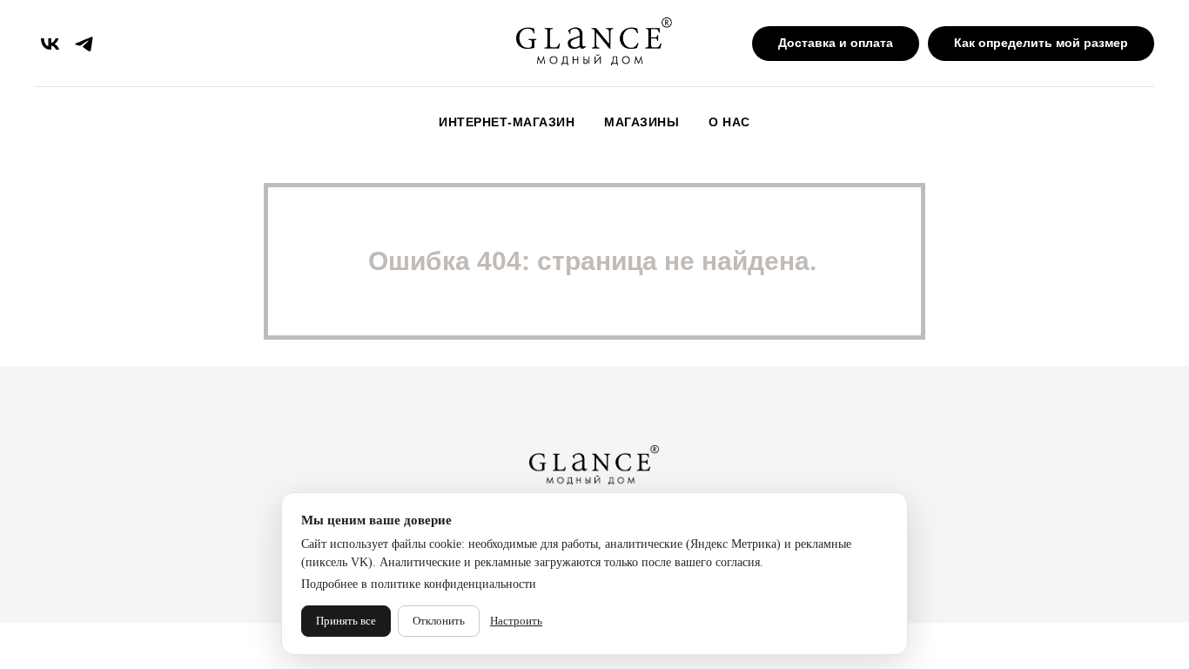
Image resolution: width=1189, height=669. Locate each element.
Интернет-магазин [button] (506, 122)
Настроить (516, 620)
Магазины (641, 122)
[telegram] (84, 44)
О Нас (729, 122)
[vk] (50, 44)
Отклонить (439, 620)
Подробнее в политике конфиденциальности (418, 584)
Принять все (346, 620)
